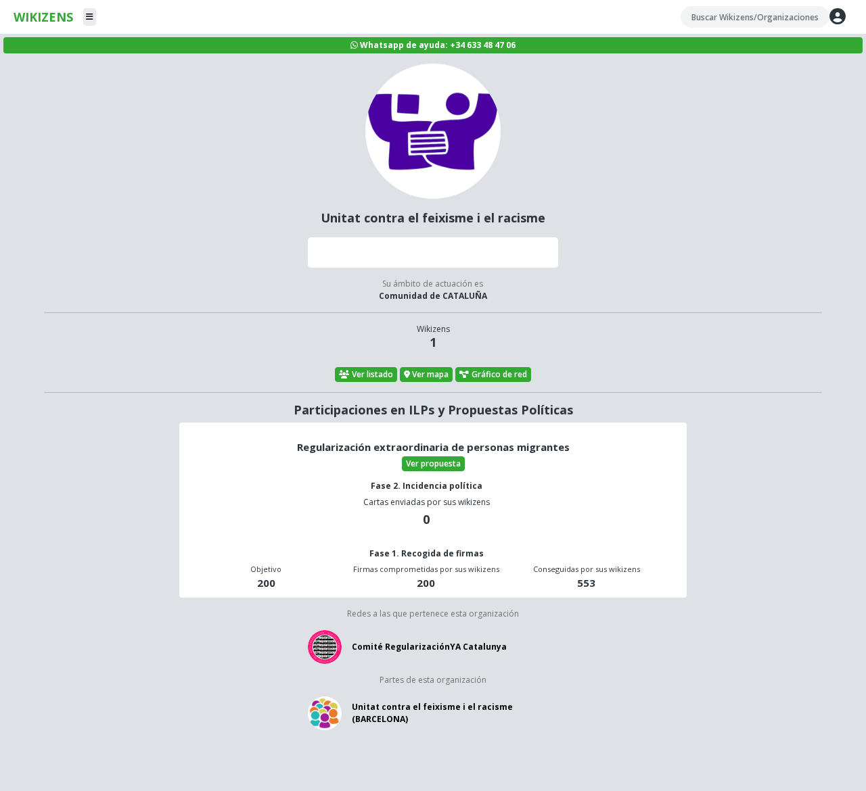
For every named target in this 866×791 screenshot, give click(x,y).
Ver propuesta (433, 463)
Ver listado (372, 374)
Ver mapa (430, 374)
